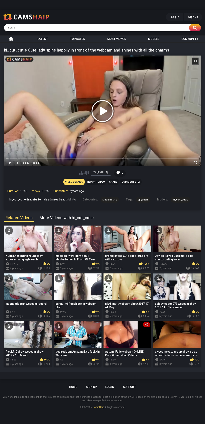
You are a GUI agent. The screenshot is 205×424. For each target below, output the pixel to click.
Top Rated (77, 38)
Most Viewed (116, 38)
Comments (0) (131, 181)
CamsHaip (98, 407)
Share (113, 181)
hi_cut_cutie (180, 199)
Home (11, 38)
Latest (42, 38)
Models (153, 38)
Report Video (96, 181)
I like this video (81, 173)
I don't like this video (86, 173)
